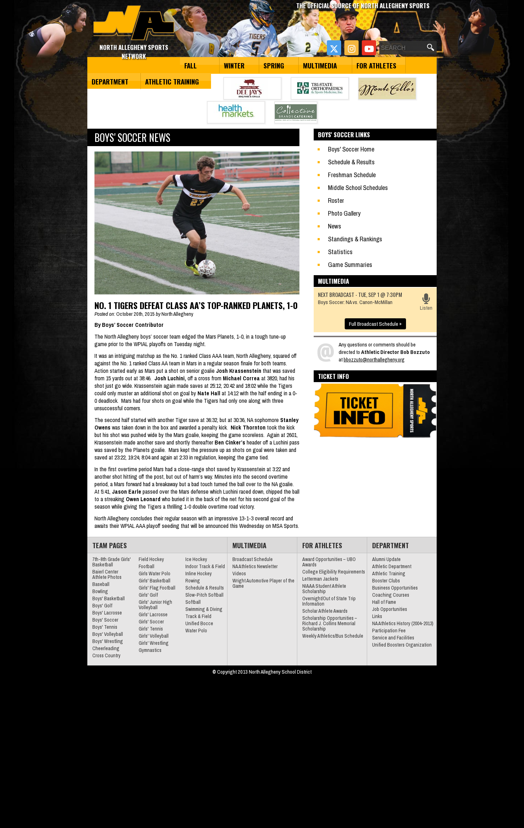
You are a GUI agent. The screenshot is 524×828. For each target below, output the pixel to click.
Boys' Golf (102, 605)
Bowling (100, 591)
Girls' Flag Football (157, 588)
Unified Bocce (199, 623)
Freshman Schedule (352, 174)
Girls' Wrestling (154, 643)
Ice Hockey (196, 559)
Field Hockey (151, 559)
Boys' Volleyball (107, 634)
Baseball (100, 584)
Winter (234, 65)
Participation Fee (389, 630)
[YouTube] (369, 47)
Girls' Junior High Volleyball (155, 605)
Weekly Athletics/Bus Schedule (332, 636)
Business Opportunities (395, 588)
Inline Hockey (198, 573)
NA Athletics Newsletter (255, 566)
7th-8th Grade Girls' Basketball (111, 562)
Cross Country (106, 655)
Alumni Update (386, 559)
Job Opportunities (389, 609)
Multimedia (320, 65)
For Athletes (376, 65)
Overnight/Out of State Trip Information (329, 601)
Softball (193, 602)
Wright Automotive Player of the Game (263, 583)
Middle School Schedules (358, 187)
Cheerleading (105, 648)
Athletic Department (391, 566)
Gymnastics (150, 650)
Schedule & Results (351, 162)
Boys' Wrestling (107, 641)
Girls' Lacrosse (153, 614)
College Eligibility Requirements (333, 572)
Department (110, 81)
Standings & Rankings (355, 239)
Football (146, 566)
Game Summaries (350, 264)
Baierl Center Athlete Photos (107, 574)
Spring (273, 65)
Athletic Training (172, 81)
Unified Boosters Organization (402, 645)
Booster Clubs (386, 580)
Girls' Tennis (151, 629)
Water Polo (196, 630)
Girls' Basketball (154, 580)
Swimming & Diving (203, 609)
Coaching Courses (390, 595)
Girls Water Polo (154, 573)
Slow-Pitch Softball (204, 595)
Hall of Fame (384, 602)
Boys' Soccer (105, 620)
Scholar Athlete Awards (325, 611)
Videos (239, 573)
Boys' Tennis (104, 627)
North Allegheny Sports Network (133, 23)
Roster (336, 200)
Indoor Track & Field (205, 566)
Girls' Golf (148, 595)
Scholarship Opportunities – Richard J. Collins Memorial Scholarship (329, 623)
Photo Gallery (344, 213)
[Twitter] (334, 47)
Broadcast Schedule (252, 559)
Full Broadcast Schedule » (375, 324)
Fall (190, 65)
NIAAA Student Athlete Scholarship (324, 589)
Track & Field (198, 616)
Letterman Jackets (320, 579)
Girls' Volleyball (154, 636)
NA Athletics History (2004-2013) (402, 623)
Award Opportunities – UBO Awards (329, 562)
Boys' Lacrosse (107, 613)
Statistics (340, 251)
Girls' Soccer (151, 621)
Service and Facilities (393, 637)
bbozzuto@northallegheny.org (374, 359)
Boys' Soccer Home (351, 149)
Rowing (192, 580)
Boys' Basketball (108, 598)
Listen (426, 308)
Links (377, 616)
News (334, 226)
